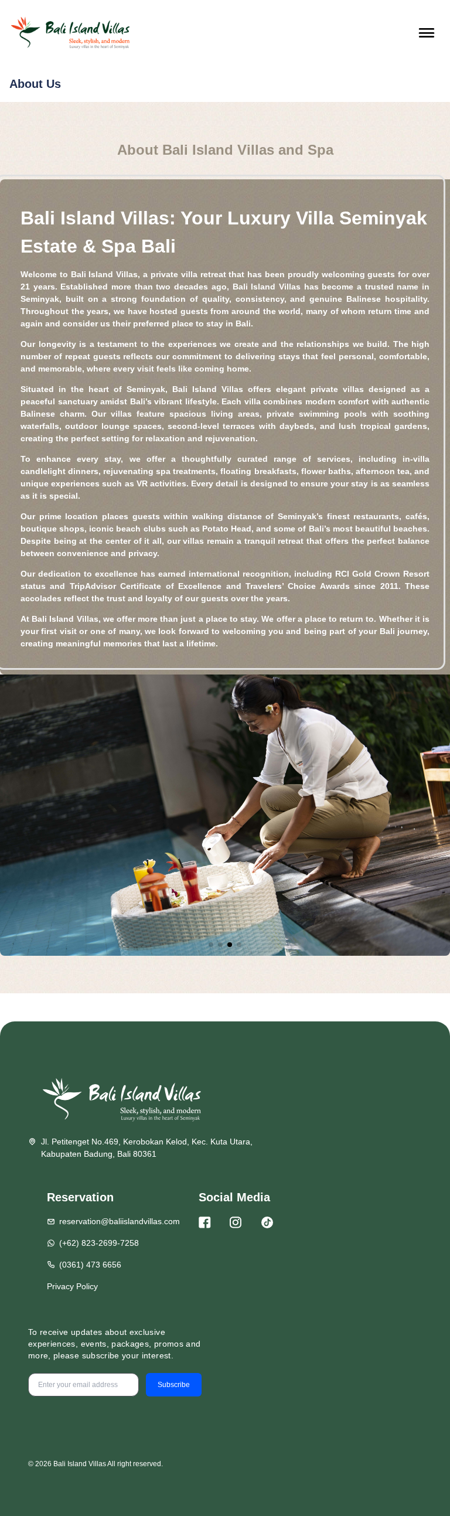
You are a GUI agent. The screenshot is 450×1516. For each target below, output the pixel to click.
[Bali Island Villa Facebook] (205, 1222)
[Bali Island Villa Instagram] (235, 1222)
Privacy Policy (72, 1286)
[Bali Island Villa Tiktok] (267, 1222)
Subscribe (174, 1385)
